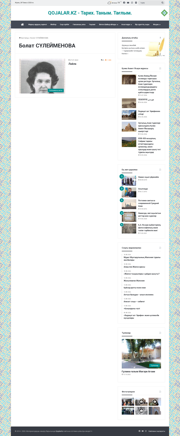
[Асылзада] (129, 192)
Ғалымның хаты (79, 24)
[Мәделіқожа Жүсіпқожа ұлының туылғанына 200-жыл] (155, 402)
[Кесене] (155, 411)
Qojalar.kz (59, 431)
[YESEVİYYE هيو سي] (129, 103)
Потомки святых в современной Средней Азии (148, 203)
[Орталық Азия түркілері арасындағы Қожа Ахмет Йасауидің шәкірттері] (129, 127)
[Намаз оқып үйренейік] (129, 181)
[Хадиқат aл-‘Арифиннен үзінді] (129, 115)
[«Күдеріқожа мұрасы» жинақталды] (128, 402)
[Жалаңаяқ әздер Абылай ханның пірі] (128, 411)
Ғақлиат (92, 24)
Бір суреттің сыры (142, 24)
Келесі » (125, 54)
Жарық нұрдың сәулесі (37, 24)
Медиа (156, 24)
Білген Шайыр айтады (107, 24)
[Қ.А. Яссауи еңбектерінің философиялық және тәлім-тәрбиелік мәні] (129, 228)
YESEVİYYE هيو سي (146, 99)
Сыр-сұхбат (64, 24)
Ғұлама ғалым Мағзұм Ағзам (138, 371)
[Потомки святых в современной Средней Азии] (129, 204)
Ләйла (72, 63)
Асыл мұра (125, 24)
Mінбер (53, 24)
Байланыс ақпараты (157, 431)
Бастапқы (25, 38)
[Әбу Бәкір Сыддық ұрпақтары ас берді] (141, 402)
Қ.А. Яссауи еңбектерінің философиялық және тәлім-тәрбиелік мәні (149, 228)
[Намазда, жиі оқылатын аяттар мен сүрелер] (129, 217)
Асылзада (143, 189)
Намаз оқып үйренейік (148, 177)
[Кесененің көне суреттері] (141, 411)
